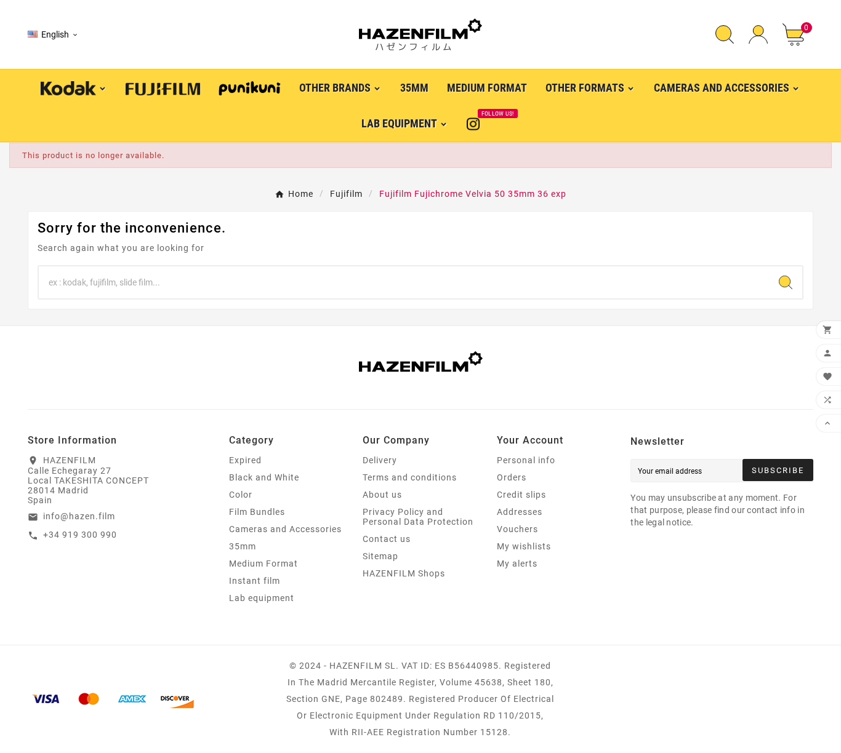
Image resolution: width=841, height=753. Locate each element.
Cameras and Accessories (285, 529)
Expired (245, 460)
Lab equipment (261, 598)
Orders (511, 477)
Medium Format (263, 563)
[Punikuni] (249, 87)
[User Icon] (758, 34)
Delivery (380, 460)
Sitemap (380, 556)
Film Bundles (257, 512)
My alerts (517, 563)
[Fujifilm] (162, 87)
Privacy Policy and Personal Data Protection (418, 517)
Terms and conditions (410, 477)
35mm (242, 546)
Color (240, 495)
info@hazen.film (79, 516)
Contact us (387, 539)
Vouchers (517, 529)
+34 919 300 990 (80, 535)
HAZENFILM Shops (404, 573)
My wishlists (524, 546)
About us (382, 495)
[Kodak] (73, 87)
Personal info (526, 460)
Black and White (264, 477)
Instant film (254, 581)
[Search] (785, 282)
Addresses (519, 512)
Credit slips (521, 495)
